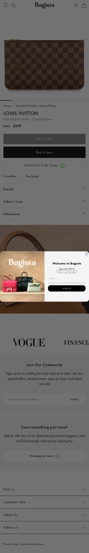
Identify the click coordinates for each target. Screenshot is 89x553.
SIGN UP (67, 288)
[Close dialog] (86, 254)
